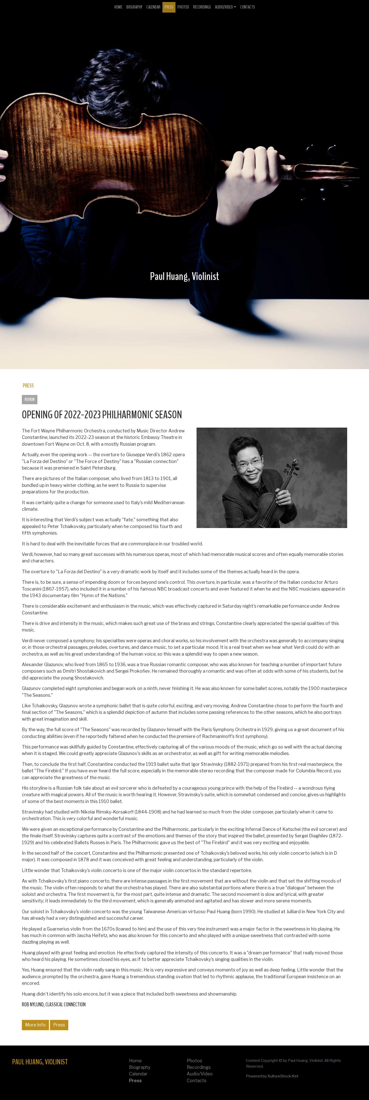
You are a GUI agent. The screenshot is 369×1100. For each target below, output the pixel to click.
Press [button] (59, 1024)
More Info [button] (35, 1024)
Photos (183, 7)
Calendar (153, 7)
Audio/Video (224, 7)
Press (168, 7)
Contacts (247, 7)
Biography (134, 7)
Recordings (202, 7)
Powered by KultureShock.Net (272, 1076)
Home (118, 7)
